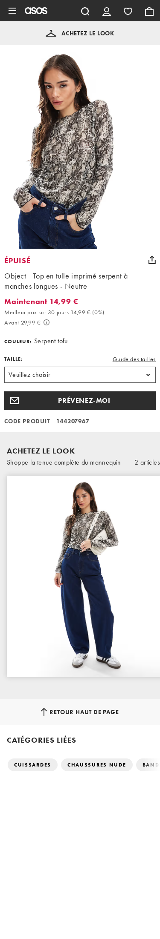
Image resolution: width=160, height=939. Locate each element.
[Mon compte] (106, 10)
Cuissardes (32, 764)
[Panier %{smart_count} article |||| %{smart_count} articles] (149, 10)
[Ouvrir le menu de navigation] (12, 10)
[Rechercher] (85, 10)
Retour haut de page (84, 712)
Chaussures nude (96, 764)
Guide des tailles (134, 359)
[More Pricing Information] (46, 322)
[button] (80, 33)
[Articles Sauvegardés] (128, 10)
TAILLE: (13, 359)
